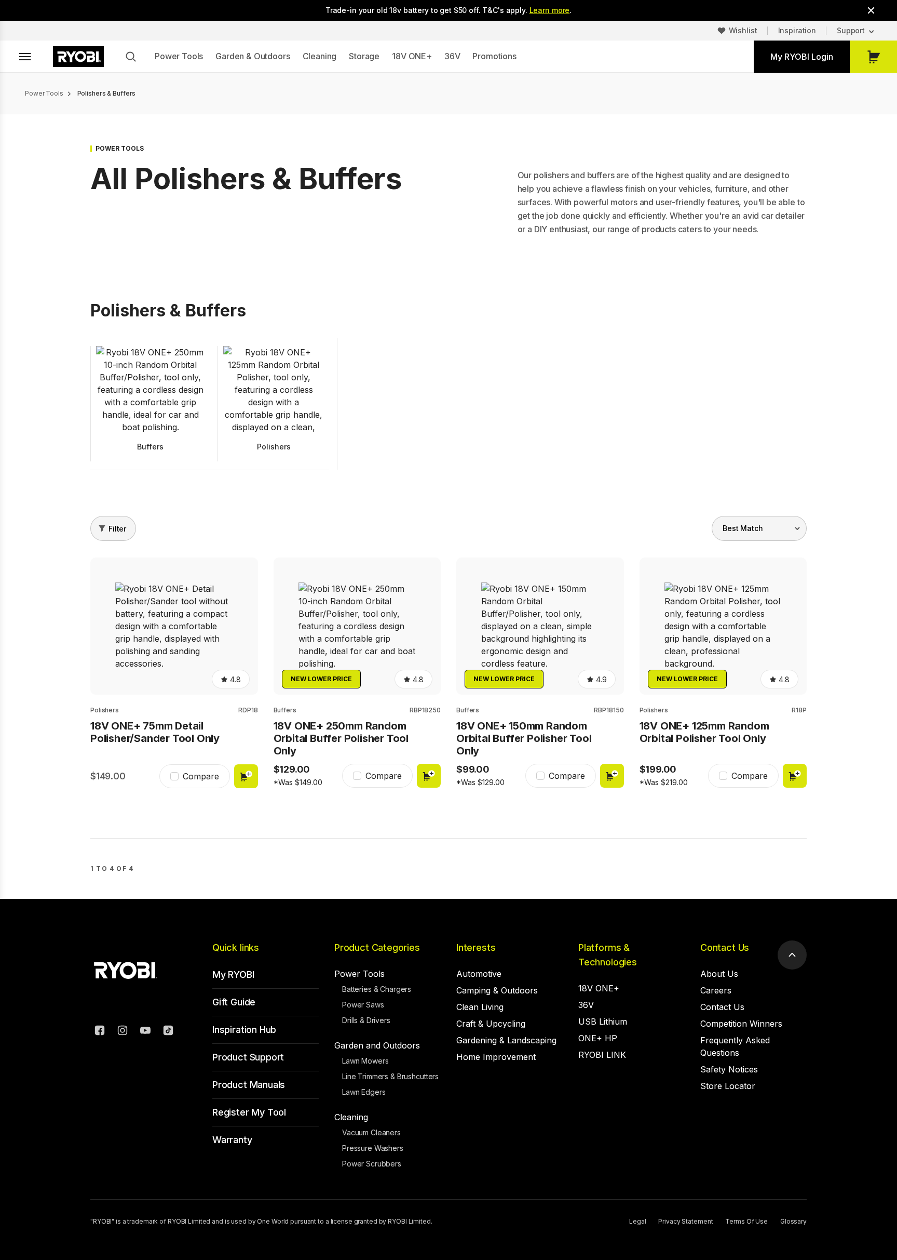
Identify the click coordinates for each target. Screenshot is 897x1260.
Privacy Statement (685, 1221)
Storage (364, 56)
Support (851, 30)
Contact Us (724, 947)
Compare (201, 776)
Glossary (793, 1221)
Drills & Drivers (366, 1020)
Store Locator (727, 1086)
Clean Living (480, 1007)
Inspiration (797, 30)
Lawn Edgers (363, 1091)
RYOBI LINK (602, 1055)
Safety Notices (729, 1069)
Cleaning (320, 56)
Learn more (549, 10)
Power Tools (179, 56)
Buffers (285, 710)
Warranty (232, 1139)
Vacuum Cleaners (371, 1132)
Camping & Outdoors (497, 990)
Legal (637, 1221)
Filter (117, 528)
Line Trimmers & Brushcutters (390, 1076)
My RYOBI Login (801, 56)
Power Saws (363, 1004)
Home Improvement (496, 1057)
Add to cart (246, 776)
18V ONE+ (412, 56)
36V (452, 56)
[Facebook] (99, 1032)
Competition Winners (741, 1023)
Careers (715, 990)
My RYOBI (233, 974)
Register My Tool (249, 1112)
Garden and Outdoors (377, 1045)
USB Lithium (602, 1021)
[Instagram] (122, 1032)
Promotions (494, 56)
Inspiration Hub (244, 1029)
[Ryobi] (78, 56)
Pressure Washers (372, 1148)
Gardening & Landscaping (506, 1040)
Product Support (248, 1057)
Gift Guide (233, 1002)
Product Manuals (248, 1084)
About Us (719, 974)
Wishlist (743, 30)
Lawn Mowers (365, 1060)
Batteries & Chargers (376, 989)
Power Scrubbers (371, 1163)
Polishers (104, 710)
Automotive (478, 974)
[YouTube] (145, 1032)
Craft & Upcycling (490, 1023)
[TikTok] (168, 1032)
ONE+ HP (597, 1038)
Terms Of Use (746, 1221)
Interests (475, 947)
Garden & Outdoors (252, 56)
